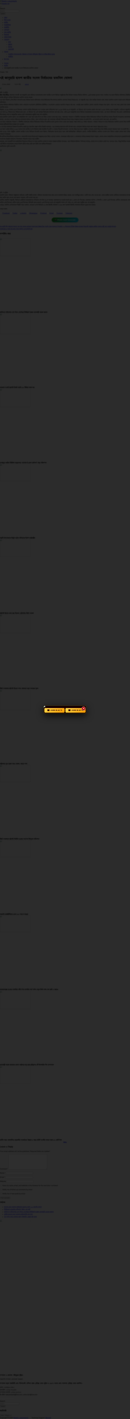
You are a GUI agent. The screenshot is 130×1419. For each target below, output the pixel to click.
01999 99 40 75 (75, 710)
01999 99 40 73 (54, 710)
